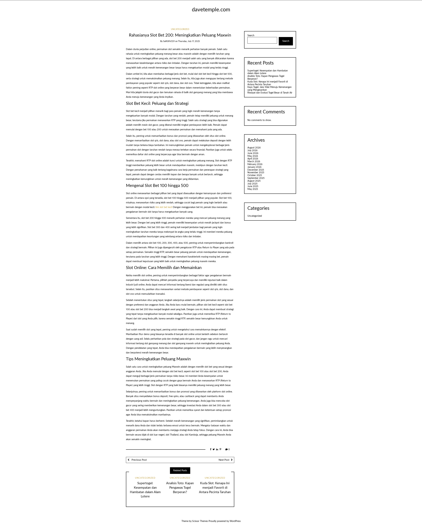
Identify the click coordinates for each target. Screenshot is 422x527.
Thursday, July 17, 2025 (189, 41)
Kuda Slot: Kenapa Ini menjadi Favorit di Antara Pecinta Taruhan (215, 488)
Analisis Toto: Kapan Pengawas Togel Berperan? (180, 488)
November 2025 (255, 172)
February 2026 (254, 164)
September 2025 (256, 178)
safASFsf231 (169, 41)
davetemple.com (211, 9)
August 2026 (254, 148)
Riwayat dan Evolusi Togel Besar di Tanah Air (269, 93)
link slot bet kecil (163, 207)
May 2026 (252, 156)
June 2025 (252, 186)
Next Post (224, 460)
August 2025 (254, 181)
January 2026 (254, 167)
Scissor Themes (200, 521)
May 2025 (252, 189)
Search (250, 35)
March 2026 (253, 161)
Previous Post (139, 460)
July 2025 (252, 184)
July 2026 (252, 150)
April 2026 (252, 159)
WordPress (235, 521)
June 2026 (252, 153)
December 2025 (255, 170)
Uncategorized (180, 29)
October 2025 (254, 175)
